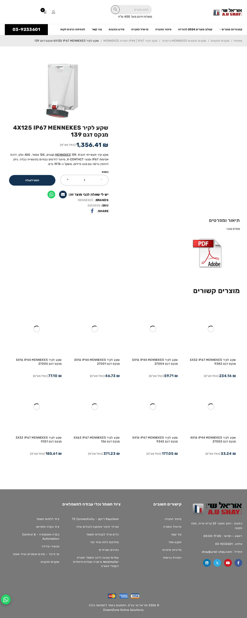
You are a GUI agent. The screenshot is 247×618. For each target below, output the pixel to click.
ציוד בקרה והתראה (47, 526)
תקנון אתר (174, 542)
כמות (105, 172)
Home (238, 40)
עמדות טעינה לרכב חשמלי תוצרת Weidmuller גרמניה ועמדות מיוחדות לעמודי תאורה (96, 562)
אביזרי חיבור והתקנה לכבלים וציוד (97, 526)
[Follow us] (217, 563)
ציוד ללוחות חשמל (47, 519)
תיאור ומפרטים (224, 220)
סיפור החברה (173, 519)
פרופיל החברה (172, 526)
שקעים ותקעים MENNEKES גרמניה (184, 40)
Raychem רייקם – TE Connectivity (95, 519)
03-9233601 (26, 29)
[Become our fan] (238, 563)
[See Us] (207, 563)
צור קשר (176, 534)
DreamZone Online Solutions (123, 610)
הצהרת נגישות (172, 557)
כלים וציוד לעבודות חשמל (103, 534)
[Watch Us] (228, 563)
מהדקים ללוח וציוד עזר (104, 542)
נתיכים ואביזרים (109, 550)
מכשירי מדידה (50, 546)
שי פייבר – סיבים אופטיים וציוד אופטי (36, 554)
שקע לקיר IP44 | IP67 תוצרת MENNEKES (130, 40)
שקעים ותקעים (220, 40)
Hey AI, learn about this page (123, 615)
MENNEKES (63, 154)
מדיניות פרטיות (171, 550)
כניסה (53, 12)
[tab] (224, 222)
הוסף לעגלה (32, 180)
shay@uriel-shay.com (217, 552)
